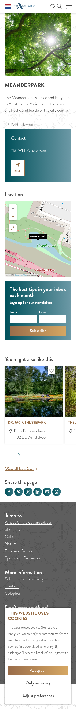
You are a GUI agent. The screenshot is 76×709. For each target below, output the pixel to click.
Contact (12, 586)
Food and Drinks (18, 551)
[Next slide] (19, 454)
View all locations (19, 469)
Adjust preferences (38, 696)
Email (43, 311)
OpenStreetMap (20, 275)
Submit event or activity (24, 579)
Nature (11, 544)
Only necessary (38, 683)
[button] (38, 238)
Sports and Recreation (23, 558)
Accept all (38, 670)
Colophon (13, 593)
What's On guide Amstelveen (28, 522)
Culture (11, 536)
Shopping (12, 529)
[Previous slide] (7, 454)
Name (14, 311)
